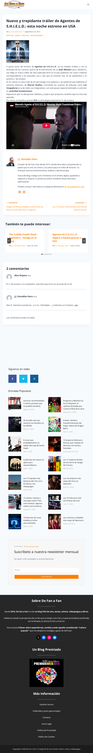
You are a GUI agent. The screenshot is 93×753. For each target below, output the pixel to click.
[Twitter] (23, 379)
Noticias (9, 35)
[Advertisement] (46, 345)
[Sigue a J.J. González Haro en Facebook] (20, 192)
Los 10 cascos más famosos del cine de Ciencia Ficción (69, 206)
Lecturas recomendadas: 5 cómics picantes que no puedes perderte (34, 403)
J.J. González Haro (15, 32)
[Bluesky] (55, 638)
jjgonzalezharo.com (75, 186)
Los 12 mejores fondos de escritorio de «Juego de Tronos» (73, 462)
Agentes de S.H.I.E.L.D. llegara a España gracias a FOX (66, 238)
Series (17, 35)
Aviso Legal (46, 724)
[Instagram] (34, 379)
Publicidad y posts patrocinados (46, 711)
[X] (38, 638)
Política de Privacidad (46, 730)
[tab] (42, 254)
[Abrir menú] (88, 4)
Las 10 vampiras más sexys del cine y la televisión (72, 481)
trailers (25, 35)
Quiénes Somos (46, 704)
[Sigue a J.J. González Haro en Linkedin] (24, 192)
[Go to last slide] (9, 240)
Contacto (46, 717)
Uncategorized (36, 35)
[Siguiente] (84, 240)
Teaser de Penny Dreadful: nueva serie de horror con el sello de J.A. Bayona (24, 206)
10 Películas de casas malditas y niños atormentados (32, 520)
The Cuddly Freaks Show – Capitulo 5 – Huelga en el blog (23, 238)
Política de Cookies (46, 736)
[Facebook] (44, 638)
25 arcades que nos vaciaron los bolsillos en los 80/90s (33, 423)
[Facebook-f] (12, 379)
